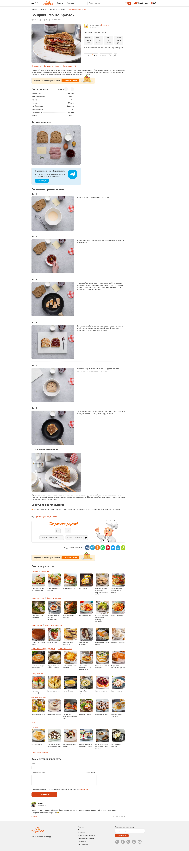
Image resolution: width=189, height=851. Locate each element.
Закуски (52, 9)
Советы (58, 66)
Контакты (81, 833)
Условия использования (86, 836)
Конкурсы (70, 3)
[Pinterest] (108, 547)
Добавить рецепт (70, 81)
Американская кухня (39, 697)
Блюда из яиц (37, 625)
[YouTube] (140, 842)
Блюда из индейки (54, 598)
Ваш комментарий (38, 772)
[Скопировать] (123, 547)
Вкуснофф (105, 25)
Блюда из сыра (37, 674)
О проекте (81, 830)
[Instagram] (134, 842)
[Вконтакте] (87, 547)
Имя (33, 763)
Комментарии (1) (69, 66)
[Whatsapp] (103, 547)
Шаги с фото (48, 66)
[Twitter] (113, 547)
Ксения (40, 803)
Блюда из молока (65, 648)
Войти (155, 3)
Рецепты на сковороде (40, 752)
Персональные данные (86, 838)
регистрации (83, 789)
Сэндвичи (61, 9)
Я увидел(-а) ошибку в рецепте (46, 517)
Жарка (34, 722)
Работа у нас (82, 841)
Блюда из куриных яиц (53, 625)
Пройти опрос (83, 844)
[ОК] (97, 547)
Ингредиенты (36, 66)
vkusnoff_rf (42, 181)
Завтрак (35, 727)
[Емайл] (118, 547)
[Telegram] (92, 547)
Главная (35, 9)
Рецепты (60, 3)
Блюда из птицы (38, 598)
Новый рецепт (143, 3)
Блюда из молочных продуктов (43, 648)
